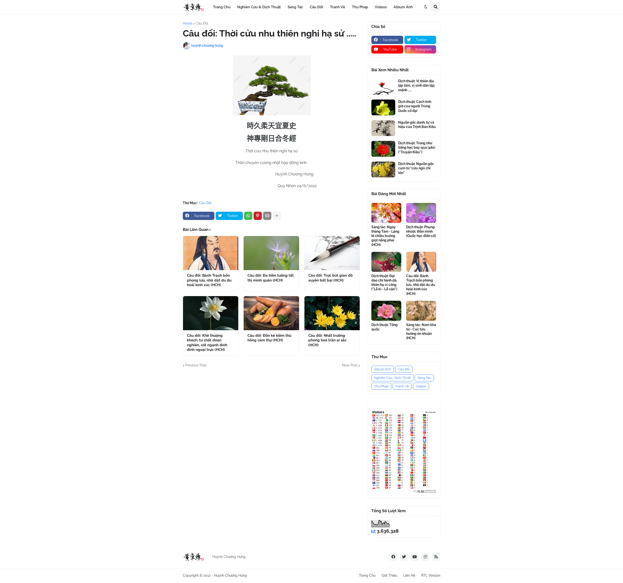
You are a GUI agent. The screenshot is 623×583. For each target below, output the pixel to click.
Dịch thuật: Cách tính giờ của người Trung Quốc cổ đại (414, 106)
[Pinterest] (258, 216)
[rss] (436, 557)
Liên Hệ (409, 575)
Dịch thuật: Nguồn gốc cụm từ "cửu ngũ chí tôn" (416, 168)
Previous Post (196, 365)
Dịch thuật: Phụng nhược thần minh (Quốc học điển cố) (421, 231)
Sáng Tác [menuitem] (295, 7)
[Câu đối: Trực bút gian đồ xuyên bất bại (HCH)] (332, 253)
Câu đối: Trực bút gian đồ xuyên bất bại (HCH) (330, 277)
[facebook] (393, 557)
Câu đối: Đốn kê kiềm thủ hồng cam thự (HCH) (269, 338)
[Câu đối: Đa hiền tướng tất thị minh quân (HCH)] (271, 253)
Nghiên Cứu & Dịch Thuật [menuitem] (259, 7)
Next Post (349, 365)
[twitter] (404, 557)
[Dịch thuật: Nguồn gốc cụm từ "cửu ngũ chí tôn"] (383, 169)
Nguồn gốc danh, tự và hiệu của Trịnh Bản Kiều (417, 124)
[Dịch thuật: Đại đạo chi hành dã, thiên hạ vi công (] (386, 262)
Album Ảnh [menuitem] (403, 7)
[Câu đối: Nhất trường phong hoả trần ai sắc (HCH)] (332, 313)
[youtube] (415, 557)
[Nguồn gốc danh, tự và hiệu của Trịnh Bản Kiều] (383, 128)
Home (187, 23)
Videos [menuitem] (381, 7)
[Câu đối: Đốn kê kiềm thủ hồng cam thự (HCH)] (271, 313)
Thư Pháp (381, 386)
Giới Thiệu (389, 575)
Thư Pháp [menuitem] (360, 7)
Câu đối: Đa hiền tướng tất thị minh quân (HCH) (270, 277)
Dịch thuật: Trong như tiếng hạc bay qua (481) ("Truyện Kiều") (416, 147)
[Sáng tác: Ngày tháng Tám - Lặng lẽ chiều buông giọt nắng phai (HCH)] (386, 213)
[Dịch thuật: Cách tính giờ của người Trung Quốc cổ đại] (383, 107)
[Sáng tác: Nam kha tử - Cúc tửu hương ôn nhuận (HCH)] (421, 311)
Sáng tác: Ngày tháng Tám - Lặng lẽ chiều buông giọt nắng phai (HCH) (385, 236)
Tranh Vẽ (402, 386)
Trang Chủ (367, 575)
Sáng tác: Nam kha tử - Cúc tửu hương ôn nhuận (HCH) (421, 331)
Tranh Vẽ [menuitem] (337, 7)
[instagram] (425, 557)
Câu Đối (202, 23)
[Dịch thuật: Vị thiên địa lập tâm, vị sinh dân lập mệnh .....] (383, 87)
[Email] (267, 216)
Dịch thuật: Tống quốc (384, 327)
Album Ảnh (382, 369)
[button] (425, 7)
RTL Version (430, 575)
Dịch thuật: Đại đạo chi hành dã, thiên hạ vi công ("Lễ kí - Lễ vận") (384, 282)
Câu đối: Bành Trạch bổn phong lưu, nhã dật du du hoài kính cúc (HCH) (209, 280)
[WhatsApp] (248, 216)
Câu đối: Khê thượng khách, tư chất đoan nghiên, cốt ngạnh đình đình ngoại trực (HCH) (207, 342)
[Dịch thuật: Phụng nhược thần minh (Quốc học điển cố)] (421, 213)
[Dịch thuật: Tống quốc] (386, 311)
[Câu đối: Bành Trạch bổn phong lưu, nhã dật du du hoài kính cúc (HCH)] (210, 253)
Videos (421, 386)
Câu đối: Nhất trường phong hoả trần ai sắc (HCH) (327, 340)
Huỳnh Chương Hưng (230, 575)
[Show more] (277, 216)
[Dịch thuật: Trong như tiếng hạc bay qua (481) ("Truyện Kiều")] (383, 149)
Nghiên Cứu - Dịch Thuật (392, 378)
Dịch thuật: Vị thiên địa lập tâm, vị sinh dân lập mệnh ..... (416, 85)
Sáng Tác (424, 378)
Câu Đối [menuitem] (316, 7)
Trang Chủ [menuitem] (221, 7)
